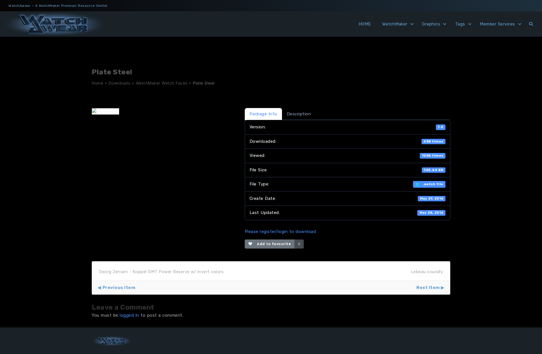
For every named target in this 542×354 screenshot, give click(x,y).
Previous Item (118, 287)
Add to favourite (272, 244)
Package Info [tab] (263, 113)
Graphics (431, 24)
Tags (460, 24)
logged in (129, 315)
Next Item (428, 287)
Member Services (497, 24)
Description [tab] (299, 113)
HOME (365, 24)
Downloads (119, 83)
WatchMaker (394, 24)
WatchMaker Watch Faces (161, 83)
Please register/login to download (280, 231)
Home (97, 83)
